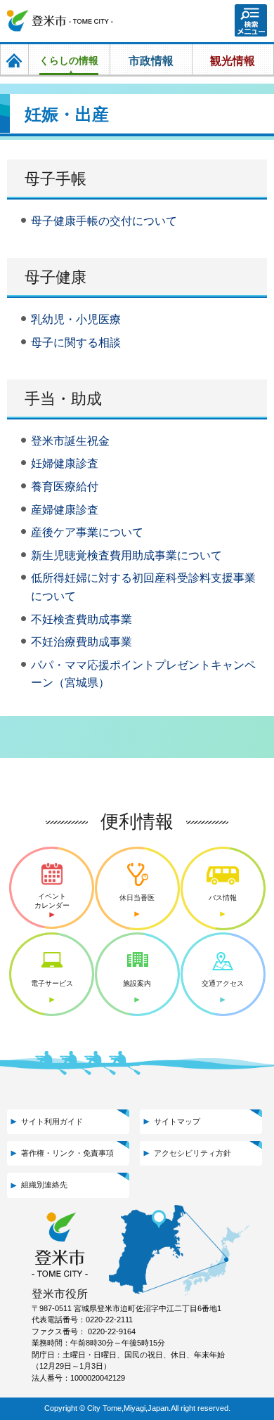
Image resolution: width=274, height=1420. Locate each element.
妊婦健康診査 (64, 463)
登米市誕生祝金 (70, 441)
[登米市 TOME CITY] (60, 21)
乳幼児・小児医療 (76, 319)
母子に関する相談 (76, 343)
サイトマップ (177, 1121)
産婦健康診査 (64, 510)
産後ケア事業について (87, 532)
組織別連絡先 (44, 1184)
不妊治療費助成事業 (81, 642)
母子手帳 (55, 179)
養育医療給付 (64, 487)
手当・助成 (63, 399)
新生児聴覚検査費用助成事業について (126, 555)
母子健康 (55, 277)
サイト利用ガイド (52, 1121)
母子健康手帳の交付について (104, 221)
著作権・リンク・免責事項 (67, 1153)
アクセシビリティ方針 (192, 1153)
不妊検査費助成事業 (81, 619)
